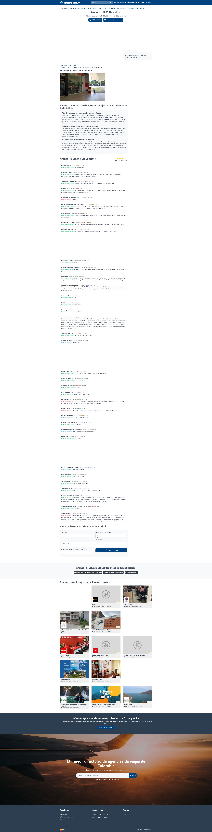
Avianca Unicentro (66, 655)
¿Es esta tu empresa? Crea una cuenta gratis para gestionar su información (81, 67)
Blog (61, 819)
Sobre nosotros (64, 814)
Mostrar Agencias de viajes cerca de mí (107, 779)
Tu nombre (64, 532)
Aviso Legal (94, 816)
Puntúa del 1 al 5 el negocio (103, 532)
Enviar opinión (112, 550)
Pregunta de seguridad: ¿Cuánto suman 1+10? (74, 549)
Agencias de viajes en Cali (136, 8)
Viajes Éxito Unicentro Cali (100, 655)
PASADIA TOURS (65, 679)
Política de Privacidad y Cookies (100, 817)
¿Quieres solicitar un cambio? (68, 65)
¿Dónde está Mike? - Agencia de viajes (103, 705)
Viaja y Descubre (97, 679)
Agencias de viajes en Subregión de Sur (114, 8)
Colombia (63, 8)
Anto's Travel (128, 604)
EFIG (93, 604)
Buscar (134, 775)
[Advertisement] (129, 35)
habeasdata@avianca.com (114, 20)
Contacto (125, 814)
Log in (149, 2)
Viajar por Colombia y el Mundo (101, 630)
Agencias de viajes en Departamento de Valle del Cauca (84, 8)
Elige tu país (65, 829)
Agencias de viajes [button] (119, 2)
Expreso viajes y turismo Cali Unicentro (135, 655)
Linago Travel (128, 705)
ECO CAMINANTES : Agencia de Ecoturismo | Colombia (74, 705)
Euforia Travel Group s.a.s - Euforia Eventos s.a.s (74, 630)
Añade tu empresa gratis (136, 2)
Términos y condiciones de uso (100, 814)
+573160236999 (96, 20)
